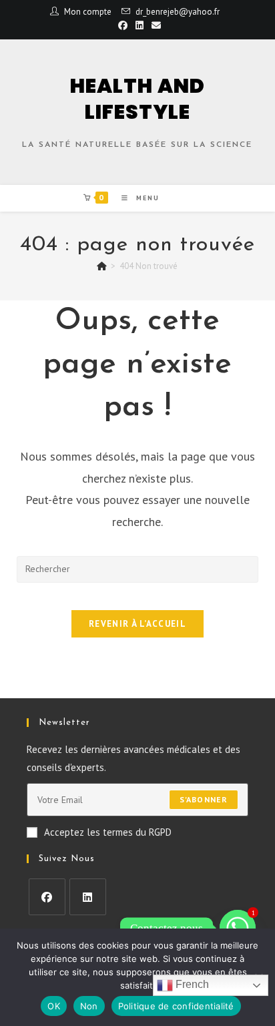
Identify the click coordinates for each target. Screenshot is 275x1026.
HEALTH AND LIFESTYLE (137, 98)
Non (89, 1006)
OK (53, 1006)
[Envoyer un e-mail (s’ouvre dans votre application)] (154, 25)
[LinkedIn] (87, 896)
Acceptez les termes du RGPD (108, 832)
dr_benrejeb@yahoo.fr (177, 11)
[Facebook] (47, 896)
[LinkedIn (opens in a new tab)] (139, 25)
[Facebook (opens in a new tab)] (122, 25)
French (191, 984)
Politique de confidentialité (176, 1006)
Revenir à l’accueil (137, 623)
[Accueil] (102, 266)
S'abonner (204, 799)
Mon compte (87, 11)
